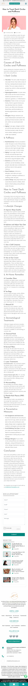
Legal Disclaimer (15, 680)
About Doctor (9, 615)
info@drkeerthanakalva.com (18, 0)
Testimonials (23, 615)
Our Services (16, 615)
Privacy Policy (23, 680)
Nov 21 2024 (18, 32)
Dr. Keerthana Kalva (9, 32)
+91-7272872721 (7, 0)
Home (3, 615)
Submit (14, 534)
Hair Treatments (14, 627)
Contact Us (15, 617)
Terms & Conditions (6, 680)
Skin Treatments (6, 625)
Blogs (11, 617)
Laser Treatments (15, 625)
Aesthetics (23, 625)
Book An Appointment (14, 3)
